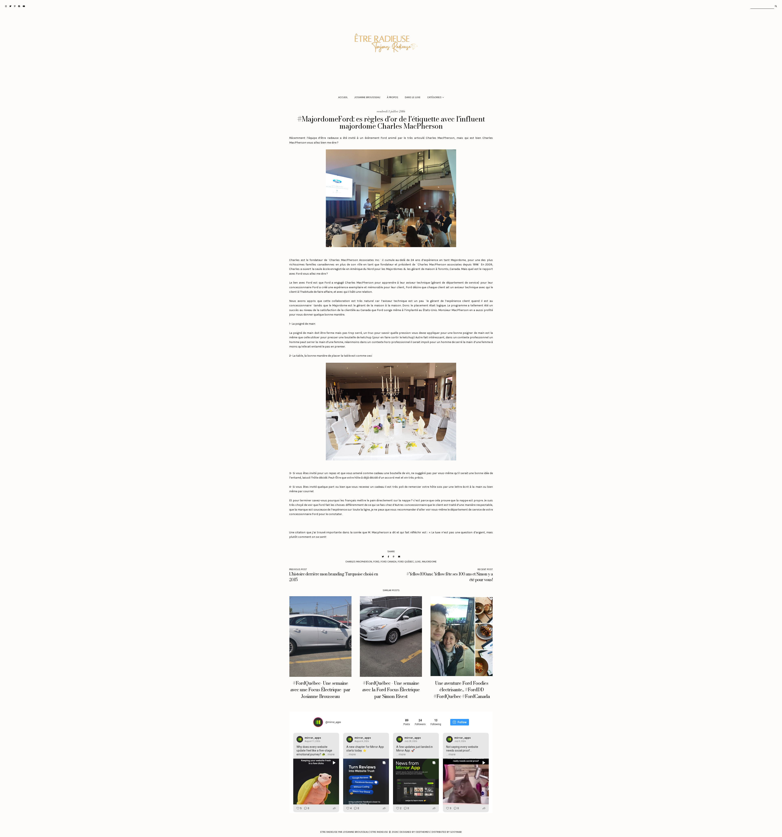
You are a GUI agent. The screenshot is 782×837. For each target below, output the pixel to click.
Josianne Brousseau (367, 97)
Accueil (343, 97)
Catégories (434, 97)
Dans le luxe (413, 97)
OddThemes (422, 831)
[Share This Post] (388, 556)
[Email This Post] (399, 556)
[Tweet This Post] (383, 556)
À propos (392, 97)
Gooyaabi (456, 831)
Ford (376, 561)
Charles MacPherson (358, 561)
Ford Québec (406, 561)
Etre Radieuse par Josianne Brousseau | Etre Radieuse (354, 831)
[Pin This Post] (393, 556)
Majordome (429, 561)
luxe (418, 561)
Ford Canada (388, 561)
